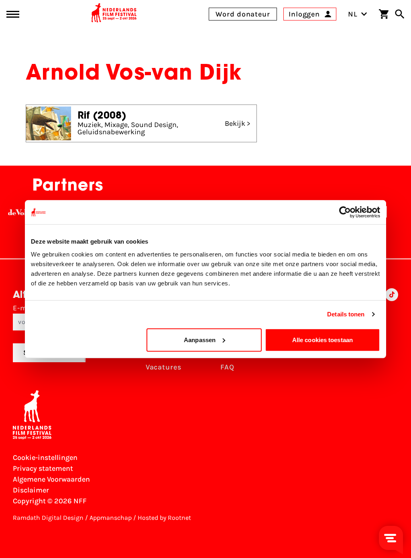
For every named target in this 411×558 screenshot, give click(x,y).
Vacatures (163, 367)
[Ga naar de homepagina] (114, 14)
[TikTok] (391, 332)
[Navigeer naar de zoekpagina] (400, 14)
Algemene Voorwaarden (51, 479)
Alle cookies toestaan (322, 339)
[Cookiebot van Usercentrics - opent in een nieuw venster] (345, 212)
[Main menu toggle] (12, 14)
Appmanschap (111, 517)
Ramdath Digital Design (48, 517)
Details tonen (345, 314)
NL (353, 14)
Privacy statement (43, 468)
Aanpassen (200, 339)
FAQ (227, 367)
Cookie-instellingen (45, 457)
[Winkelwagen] (384, 14)
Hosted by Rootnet (164, 517)
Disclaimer (31, 490)
